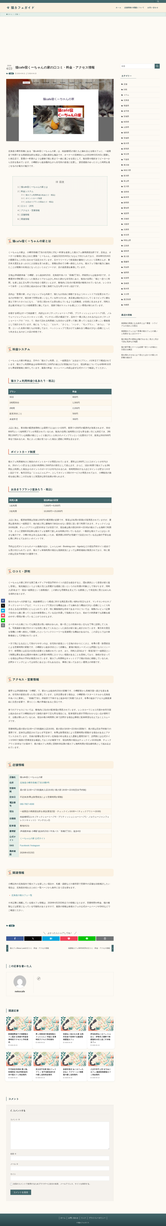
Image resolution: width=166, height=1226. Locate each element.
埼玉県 (126, 154)
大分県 (126, 294)
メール (14, 1164)
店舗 (11, 73)
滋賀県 (126, 213)
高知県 (126, 267)
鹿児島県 (127, 299)
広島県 (126, 246)
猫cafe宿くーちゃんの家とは (34, 187)
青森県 (126, 106)
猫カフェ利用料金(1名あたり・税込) (40, 195)
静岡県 (126, 203)
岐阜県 (126, 197)
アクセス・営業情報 (30, 210)
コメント (15, 1119)
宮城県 (126, 116)
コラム (126, 95)
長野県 (126, 192)
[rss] (154, 1)
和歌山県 (127, 240)
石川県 (126, 186)
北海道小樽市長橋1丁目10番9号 (35, 783)
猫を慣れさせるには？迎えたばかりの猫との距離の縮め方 (139, 356)
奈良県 (126, 235)
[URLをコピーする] (105, 938)
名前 (13, 1154)
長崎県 (126, 283)
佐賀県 (126, 278)
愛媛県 (126, 262)
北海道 (126, 100)
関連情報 (25, 219)
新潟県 (126, 176)
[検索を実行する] (157, 66)
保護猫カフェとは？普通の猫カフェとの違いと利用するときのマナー (139, 332)
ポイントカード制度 (34, 198)
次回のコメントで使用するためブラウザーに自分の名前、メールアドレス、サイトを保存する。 (52, 1184)
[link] (38, 978)
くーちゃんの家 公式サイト (32, 838)
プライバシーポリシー (97, 1218)
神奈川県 (127, 170)
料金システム (27, 191)
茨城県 (126, 138)
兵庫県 (126, 229)
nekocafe (20, 991)
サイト (13, 1174)
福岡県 (126, 272)
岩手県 (126, 111)
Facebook (24, 845)
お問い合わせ (73, 1218)
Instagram (35, 845)
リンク (83, 1218)
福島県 (126, 133)
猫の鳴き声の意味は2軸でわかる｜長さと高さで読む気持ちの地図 (140, 340)
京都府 (126, 219)
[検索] (158, 1)
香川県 (126, 256)
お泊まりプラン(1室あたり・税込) (39, 202)
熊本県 (126, 289)
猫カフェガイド (22, 7)
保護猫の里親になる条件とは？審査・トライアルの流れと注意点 (139, 324)
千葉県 (126, 159)
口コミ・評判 (27, 206)
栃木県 (126, 143)
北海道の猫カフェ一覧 (21, 895)
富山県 (126, 181)
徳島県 (126, 251)
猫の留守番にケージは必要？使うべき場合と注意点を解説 (139, 348)
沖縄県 (126, 305)
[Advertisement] (83, 36)
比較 (125, 89)
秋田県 (126, 122)
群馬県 (126, 149)
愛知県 (126, 208)
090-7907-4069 (27, 804)
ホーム (62, 1218)
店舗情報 (25, 215)
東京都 (126, 165)
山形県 (126, 127)
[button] (15, 938)
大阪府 (126, 224)
